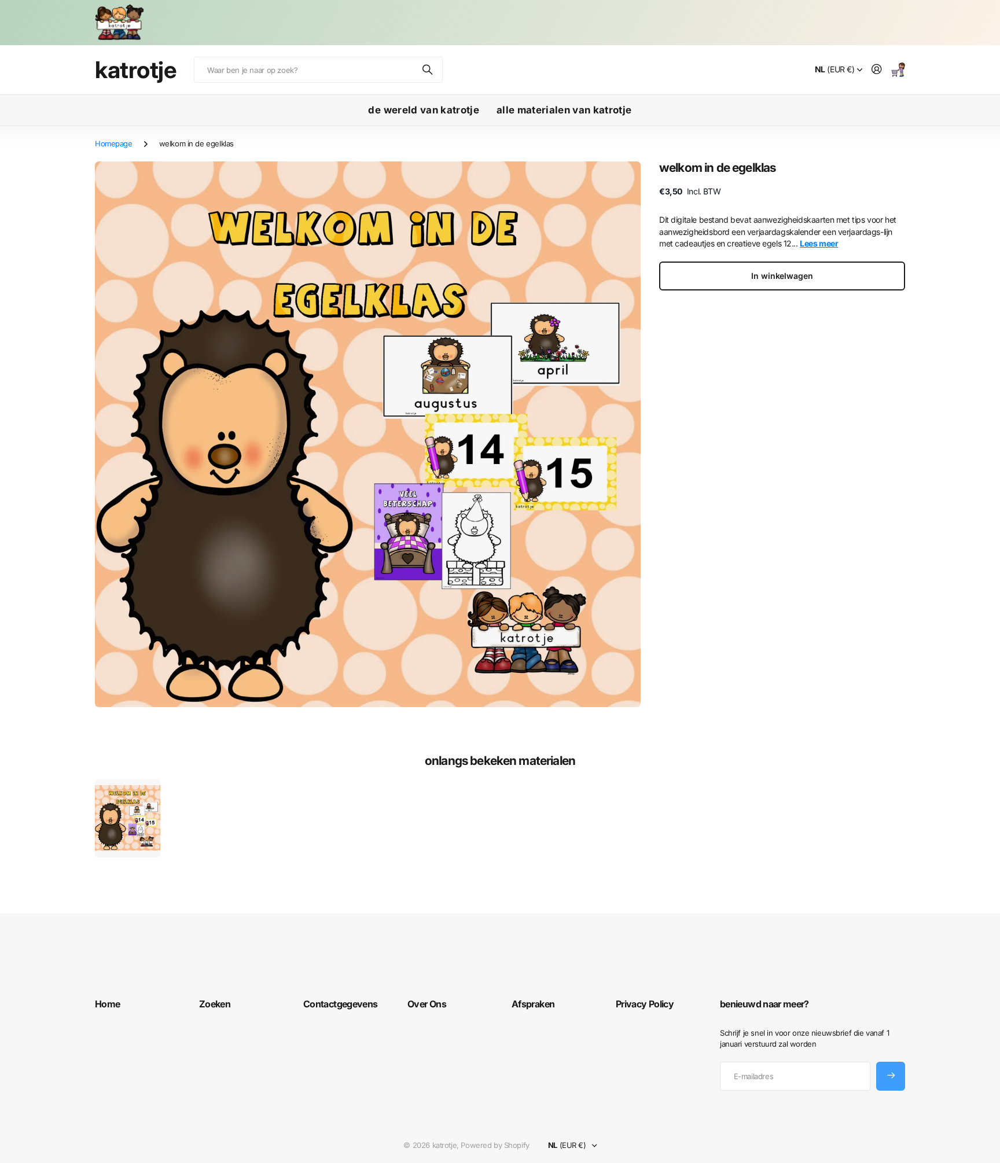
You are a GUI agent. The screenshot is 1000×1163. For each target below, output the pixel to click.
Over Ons (426, 1004)
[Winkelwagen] (898, 69)
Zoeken (428, 70)
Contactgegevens (340, 1004)
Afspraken (533, 1004)
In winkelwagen (781, 276)
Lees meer (819, 243)
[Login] (877, 69)
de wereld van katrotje (423, 110)
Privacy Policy (645, 1004)
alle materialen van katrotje (564, 110)
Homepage (114, 143)
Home (107, 1004)
